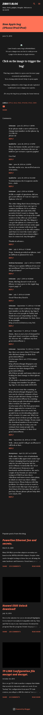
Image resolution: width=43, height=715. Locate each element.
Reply (11, 139)
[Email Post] (4, 107)
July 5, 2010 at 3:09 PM (32, 263)
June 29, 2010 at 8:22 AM (26, 178)
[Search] (34, 4)
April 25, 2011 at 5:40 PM (28, 453)
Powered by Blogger (22, 709)
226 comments (15, 632)
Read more (36, 566)
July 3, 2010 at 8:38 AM (25, 191)
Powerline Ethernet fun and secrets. (19, 541)
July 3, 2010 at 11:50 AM (22, 249)
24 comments (14, 697)
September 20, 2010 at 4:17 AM (25, 440)
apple (10, 103)
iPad (19, 103)
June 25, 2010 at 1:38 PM (26, 126)
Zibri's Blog (10, 3)
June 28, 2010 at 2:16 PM (26, 144)
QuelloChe (12, 144)
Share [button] (5, 110)
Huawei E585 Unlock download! (15, 607)
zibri (35, 103)
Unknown (12, 126)
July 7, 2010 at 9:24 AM (22, 295)
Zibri (10, 164)
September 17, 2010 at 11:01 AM (28, 306)
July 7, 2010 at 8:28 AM (25, 279)
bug (15, 103)
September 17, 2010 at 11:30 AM (25, 331)
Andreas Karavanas (16, 263)
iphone (24, 103)
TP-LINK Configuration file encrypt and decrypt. (19, 672)
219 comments (15, 566)
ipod (30, 103)
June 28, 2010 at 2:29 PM (22, 164)
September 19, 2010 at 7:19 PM (28, 349)
